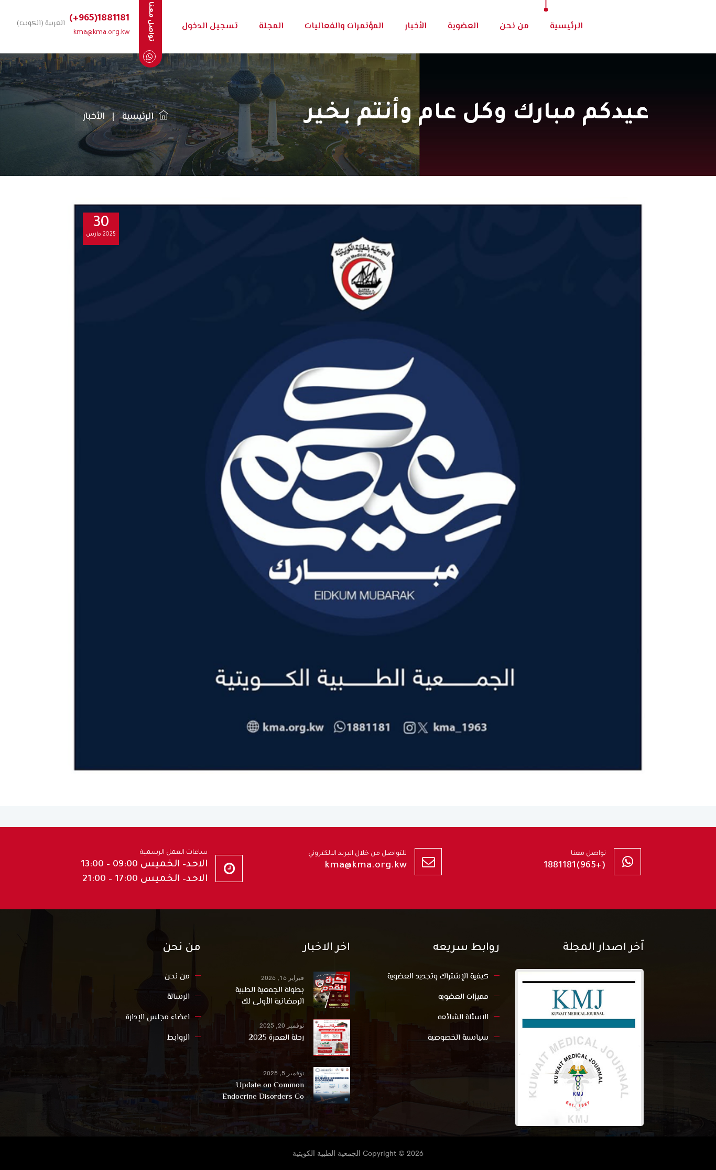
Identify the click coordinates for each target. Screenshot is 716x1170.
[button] (38, 23)
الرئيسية (566, 26)
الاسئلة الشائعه (463, 1017)
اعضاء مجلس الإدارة (158, 1017)
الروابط (178, 1038)
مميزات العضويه (463, 997)
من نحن (514, 26)
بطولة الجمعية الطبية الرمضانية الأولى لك (269, 996)
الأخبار (416, 26)
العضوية (463, 26)
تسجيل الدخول (210, 26)
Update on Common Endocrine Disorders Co (263, 1091)
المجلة (271, 26)
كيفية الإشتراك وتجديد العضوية (438, 977)
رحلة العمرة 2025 (276, 1038)
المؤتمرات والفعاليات (344, 26)
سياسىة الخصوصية (458, 1038)
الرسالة (178, 997)
